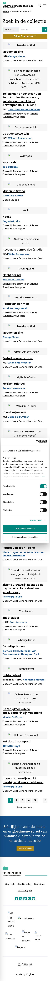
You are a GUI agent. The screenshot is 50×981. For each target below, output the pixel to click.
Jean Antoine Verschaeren (24, 109)
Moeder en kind (13, 52)
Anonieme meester (19, 362)
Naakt (7, 217)
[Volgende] (45, 800)
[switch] (43, 494)
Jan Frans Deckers (13, 279)
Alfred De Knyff (11, 746)
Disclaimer (39, 884)
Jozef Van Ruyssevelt (15, 308)
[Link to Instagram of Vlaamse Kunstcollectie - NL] (20, 898)
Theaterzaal (11, 618)
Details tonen (36, 520)
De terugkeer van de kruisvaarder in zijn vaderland (22, 711)
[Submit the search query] (44, 29)
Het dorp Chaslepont (17, 741)
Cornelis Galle (11, 651)
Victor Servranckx (18, 254)
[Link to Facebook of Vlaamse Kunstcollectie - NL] (16, 898)
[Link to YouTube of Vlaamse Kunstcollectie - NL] (33, 898)
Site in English (25, 890)
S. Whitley (8, 195)
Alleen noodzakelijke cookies (25, 537)
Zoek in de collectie (21, 11)
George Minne (16, 56)
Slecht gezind (12, 275)
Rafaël (19, 195)
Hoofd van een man (16, 304)
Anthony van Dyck (29, 654)
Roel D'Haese (10, 166)
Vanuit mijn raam (14, 412)
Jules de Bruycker (18, 416)
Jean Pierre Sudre (33, 552)
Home (6, 11)
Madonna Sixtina (14, 191)
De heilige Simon (14, 646)
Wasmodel (10, 162)
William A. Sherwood (20, 138)
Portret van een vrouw (18, 358)
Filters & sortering (23, 36)
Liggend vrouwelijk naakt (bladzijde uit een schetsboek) (23, 780)
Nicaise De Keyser (13, 717)
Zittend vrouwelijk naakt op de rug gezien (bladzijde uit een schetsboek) (23, 588)
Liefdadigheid (12, 675)
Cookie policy (25, 884)
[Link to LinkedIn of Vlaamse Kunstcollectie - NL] (25, 898)
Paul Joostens (18, 622)
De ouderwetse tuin (16, 134)
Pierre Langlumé (12, 552)
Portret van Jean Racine (19, 548)
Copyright (10, 884)
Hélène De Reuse (12, 596)
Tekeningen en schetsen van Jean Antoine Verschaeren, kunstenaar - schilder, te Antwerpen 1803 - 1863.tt (22, 99)
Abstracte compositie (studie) (23, 249)
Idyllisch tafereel (14, 384)
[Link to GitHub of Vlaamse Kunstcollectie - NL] (29, 898)
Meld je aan (25, 848)
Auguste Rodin (11, 221)
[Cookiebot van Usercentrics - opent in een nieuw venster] (36, 441)
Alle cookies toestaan (25, 529)
